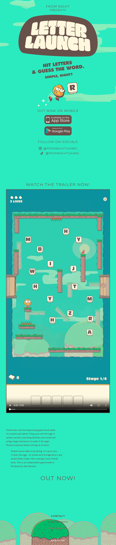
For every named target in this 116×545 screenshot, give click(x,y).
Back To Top (58, 540)
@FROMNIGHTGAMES (60, 148)
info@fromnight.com (58, 528)
